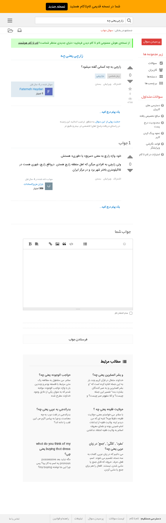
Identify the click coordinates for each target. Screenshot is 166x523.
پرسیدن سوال (151, 41)
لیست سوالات (116, 518)
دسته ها (152, 76)
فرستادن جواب (78, 339)
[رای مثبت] (130, 67)
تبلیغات (78, 518)
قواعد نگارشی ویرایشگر (153, 146)
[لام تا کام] (19, 31)
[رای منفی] (130, 81)
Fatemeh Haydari (31, 89)
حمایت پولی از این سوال (107, 121)
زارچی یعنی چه (72, 55)
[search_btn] (33, 21)
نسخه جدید (56, 7)
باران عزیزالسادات (33, 184)
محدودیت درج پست (152, 125)
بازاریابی (100, 76)
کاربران (152, 70)
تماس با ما (14, 518)
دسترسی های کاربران (153, 107)
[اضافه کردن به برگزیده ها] (130, 88)
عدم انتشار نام (121, 313)
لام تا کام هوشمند (28, 43)
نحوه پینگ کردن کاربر (151, 135)
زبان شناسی (114, 76)
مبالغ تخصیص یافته (150, 116)
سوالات (152, 63)
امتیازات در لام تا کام (149, 155)
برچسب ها (151, 83)
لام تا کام (134, 518)
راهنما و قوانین (61, 518)
